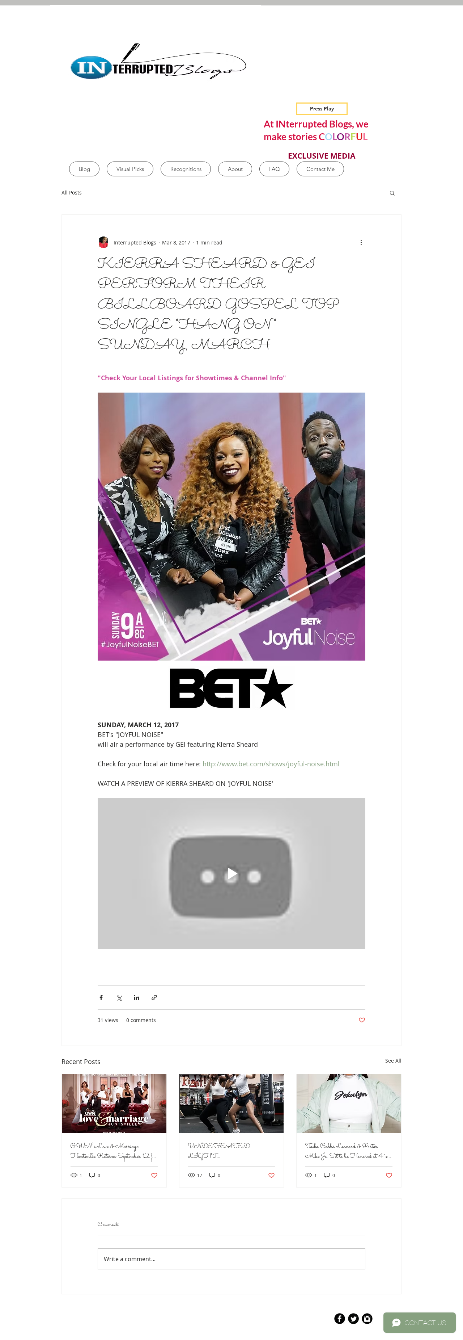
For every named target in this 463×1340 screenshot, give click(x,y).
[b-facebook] (339, 1318)
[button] (392, 193)
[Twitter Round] (353, 1318)
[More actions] (361, 242)
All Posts (71, 192)
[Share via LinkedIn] (136, 997)
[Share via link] (154, 997)
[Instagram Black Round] (367, 1318)
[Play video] (231, 873)
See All (393, 1060)
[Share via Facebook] (101, 997)
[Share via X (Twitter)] (118, 997)
